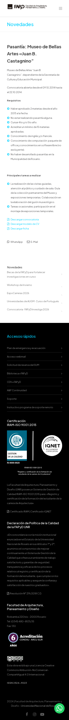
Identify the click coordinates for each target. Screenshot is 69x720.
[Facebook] (27, 714)
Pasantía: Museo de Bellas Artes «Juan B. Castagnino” (34, 53)
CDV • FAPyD (14, 381)
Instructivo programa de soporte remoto (30, 407)
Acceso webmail (16, 356)
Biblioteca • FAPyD (17, 373)
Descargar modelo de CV (25, 223)
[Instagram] (34, 714)
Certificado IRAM (19, 511)
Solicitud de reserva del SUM (23, 364)
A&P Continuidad (17, 390)
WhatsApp (16, 241)
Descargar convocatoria (25, 219)
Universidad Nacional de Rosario (39, 705)
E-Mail (34, 241)
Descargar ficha (20, 228)
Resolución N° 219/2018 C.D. (26, 593)
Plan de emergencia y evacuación (26, 348)
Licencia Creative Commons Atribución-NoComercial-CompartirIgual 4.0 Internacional (30, 670)
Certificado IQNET (41, 511)
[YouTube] (42, 714)
